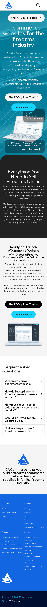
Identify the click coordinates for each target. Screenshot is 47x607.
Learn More (21, 107)
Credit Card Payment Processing (32, 539)
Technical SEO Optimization (29, 561)
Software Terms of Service (34, 527)
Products (27, 513)
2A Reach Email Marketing (12, 552)
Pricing (27, 509)
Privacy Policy (29, 524)
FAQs (4, 516)
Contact (5, 509)
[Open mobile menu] (43, 5)
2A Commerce (15, 601)
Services (27, 516)
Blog (26, 520)
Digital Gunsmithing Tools (12, 549)
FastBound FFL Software (11, 545)
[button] (23, 382)
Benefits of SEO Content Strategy (33, 568)
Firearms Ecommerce (10, 537)
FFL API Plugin (7, 541)
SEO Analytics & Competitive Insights (32, 555)
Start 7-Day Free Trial (22, 97)
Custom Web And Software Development (33, 545)
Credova (27, 550)
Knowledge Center (9, 513)
